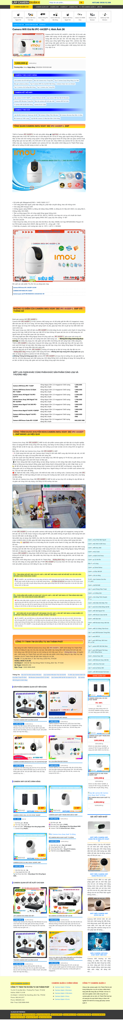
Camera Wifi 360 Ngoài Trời (96, 611)
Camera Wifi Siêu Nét (94, 618)
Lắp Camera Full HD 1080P (22, 98)
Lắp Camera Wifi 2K (94, 636)
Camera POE (73, 7)
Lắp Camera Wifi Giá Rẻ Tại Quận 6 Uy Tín (63, 677)
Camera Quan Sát (42, 7)
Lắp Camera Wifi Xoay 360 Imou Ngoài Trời (97, 641)
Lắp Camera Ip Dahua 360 (96, 668)
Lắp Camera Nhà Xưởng (45, 1017)
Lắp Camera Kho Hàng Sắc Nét (23, 915)
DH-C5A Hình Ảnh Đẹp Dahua (58, 761)
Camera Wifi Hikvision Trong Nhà (23, 101)
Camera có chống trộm (95, 593)
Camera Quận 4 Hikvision (63, 993)
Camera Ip (42, 24)
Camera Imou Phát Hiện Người (97, 540)
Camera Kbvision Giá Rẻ (29, 1014)
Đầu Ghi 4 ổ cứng (93, 563)
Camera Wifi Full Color (62, 101)
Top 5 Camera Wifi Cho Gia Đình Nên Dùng (42, 84)
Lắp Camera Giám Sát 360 (84, 1014)
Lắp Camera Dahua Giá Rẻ (43, 1014)
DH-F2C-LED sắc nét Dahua (58, 717)
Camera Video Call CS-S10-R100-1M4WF (26, 815)
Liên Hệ (99, 7)
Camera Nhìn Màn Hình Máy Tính (97, 603)
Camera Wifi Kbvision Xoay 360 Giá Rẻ (98, 623)
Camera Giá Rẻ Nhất (94, 585)
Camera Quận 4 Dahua (62, 987)
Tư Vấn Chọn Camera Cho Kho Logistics (97, 580)
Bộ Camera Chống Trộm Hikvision (48, 115)
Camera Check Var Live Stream (66, 84)
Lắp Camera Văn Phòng (32, 1017)
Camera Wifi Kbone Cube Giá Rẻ (97, 614)
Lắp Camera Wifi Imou (56, 1014)
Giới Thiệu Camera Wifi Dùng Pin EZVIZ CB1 (99, 875)
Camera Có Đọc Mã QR (95, 571)
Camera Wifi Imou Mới (31, 24)
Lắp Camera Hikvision (16, 1014)
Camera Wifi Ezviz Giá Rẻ (69, 1014)
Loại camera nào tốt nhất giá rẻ (23, 80)
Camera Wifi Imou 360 (94, 547)
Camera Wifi (54, 7)
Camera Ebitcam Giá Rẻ (38, 98)
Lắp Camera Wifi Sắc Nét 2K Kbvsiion (58, 98)
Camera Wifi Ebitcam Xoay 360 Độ (98, 660)
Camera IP (64, 7)
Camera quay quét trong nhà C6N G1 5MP (63, 814)
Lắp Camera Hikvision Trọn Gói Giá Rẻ (55, 674)
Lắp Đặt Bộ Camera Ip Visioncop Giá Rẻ (25, 115)
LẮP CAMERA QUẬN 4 (20, 983)
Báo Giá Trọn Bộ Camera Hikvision (31, 674)
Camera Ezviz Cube (40, 104)
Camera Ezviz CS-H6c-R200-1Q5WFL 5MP (27, 862)
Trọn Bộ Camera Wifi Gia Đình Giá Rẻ (25, 720)
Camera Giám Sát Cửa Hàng (18, 1017)
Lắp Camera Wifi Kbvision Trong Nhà (99, 632)
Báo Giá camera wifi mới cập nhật (44, 101)
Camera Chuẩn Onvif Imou (96, 555)
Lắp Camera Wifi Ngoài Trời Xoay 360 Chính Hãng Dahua (98, 651)
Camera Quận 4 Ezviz (62, 999)
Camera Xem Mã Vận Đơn (98, 1014)
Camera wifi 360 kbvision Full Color (98, 672)
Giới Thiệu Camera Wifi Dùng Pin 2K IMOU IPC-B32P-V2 (99, 839)
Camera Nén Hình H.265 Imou (97, 543)
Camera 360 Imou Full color (96, 664)
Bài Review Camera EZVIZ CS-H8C (39, 677)
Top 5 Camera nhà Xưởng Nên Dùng (24, 87)
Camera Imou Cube (93, 551)
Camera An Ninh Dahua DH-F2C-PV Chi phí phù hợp (30, 761)
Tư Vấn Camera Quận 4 (87, 7)
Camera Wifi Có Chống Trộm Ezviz (98, 628)
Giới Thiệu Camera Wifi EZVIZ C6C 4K (99, 914)
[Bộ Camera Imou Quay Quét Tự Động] (62, 834)
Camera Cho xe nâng (94, 575)
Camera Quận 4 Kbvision (63, 990)
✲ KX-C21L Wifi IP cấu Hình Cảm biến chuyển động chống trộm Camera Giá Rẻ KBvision (65, 958)
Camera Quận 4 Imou (62, 996)
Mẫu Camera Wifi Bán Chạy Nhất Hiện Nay (99, 954)
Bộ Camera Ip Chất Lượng (21, 118)
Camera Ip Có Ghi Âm (94, 559)
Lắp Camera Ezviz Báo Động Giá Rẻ (98, 607)
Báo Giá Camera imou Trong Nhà (43, 80)
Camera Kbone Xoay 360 (95, 656)
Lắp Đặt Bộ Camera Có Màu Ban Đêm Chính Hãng (45, 118)
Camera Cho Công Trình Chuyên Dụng (97, 598)
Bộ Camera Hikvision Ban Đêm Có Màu (71, 115)
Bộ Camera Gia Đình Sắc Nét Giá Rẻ (60, 915)
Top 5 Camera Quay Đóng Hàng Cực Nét (66, 80)
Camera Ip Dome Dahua (95, 567)
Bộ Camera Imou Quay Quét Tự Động (61, 837)
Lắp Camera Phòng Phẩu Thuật (97, 589)
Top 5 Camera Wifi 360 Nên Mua (98, 646)
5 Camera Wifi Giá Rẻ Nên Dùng (23, 104)
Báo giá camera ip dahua (21, 84)
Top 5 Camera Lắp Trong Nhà (45, 87)
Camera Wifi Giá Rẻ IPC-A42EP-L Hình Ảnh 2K (38, 29)
